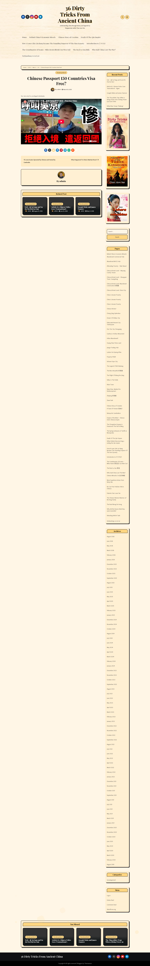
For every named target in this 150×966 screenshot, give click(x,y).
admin (59, 89)
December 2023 (112, 670)
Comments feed (111, 905)
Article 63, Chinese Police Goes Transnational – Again (60, 209)
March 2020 (110, 855)
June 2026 (110, 541)
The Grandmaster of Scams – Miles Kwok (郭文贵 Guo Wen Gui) (46, 50)
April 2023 (110, 707)
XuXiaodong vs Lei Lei (30, 56)
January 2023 (111, 721)
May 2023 (110, 703)
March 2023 (110, 712)
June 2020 (110, 841)
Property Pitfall (111, 357)
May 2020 (110, 846)
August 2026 (110, 536)
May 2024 (110, 647)
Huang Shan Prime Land (114, 343)
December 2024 (112, 620)
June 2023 (110, 698)
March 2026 (110, 550)
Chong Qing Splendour (113, 313)
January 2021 (110, 823)
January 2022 (111, 777)
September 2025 (112, 578)
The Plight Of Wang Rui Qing (115, 375)
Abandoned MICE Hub (113, 261)
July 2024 (110, 638)
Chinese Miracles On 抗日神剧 (116, 475)
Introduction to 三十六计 (96, 43)
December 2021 (111, 781)
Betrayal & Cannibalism (114, 413)
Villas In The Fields (112, 380)
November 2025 (112, 569)
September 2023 (112, 684)
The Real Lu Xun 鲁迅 (81, 50)
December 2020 (112, 827)
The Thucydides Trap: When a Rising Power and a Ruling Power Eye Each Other (117, 99)
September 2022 (112, 740)
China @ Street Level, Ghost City (116, 290)
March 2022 (110, 767)
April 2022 (110, 763)
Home (24, 37)
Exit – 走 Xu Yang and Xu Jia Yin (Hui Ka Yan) (34, 208)
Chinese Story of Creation (68, 37)
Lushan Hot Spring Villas (114, 352)
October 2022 (111, 735)
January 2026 (111, 559)
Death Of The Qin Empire (91, 37)
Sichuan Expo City (112, 361)
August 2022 (110, 744)
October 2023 (111, 680)
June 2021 (110, 809)
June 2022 (110, 753)
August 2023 (110, 689)
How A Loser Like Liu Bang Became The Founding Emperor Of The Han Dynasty (53, 43)
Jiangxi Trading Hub (113, 347)
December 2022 (112, 726)
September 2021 (112, 795)
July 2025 (110, 587)
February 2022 (111, 772)
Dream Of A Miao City (113, 318)
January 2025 (111, 615)
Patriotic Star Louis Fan (113, 493)
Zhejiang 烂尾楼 (111, 396)
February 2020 (111, 860)
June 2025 (110, 592)
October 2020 (111, 837)
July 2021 (109, 804)
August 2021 (110, 800)
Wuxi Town (110, 384)
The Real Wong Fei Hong (114, 504)
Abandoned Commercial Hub (115, 257)
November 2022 (112, 730)
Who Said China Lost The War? (104, 50)
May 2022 (110, 758)
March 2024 (110, 656)
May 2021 (110, 814)
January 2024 (111, 666)
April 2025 (110, 601)
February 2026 (111, 555)
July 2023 (110, 693)
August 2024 (110, 633)
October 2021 (111, 790)
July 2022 (109, 749)
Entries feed (110, 900)
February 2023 (111, 717)
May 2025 (110, 596)
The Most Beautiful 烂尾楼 (115, 371)
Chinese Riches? (111, 309)
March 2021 (110, 818)
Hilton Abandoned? (112, 338)
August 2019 (110, 864)
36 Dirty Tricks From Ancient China (75, 14)
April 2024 (110, 652)
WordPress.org (111, 909)
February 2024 (111, 661)
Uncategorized (61, 72)
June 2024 (110, 643)
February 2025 (111, 610)
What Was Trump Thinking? (115, 106)
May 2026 (110, 546)
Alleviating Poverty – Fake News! (117, 266)
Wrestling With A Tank (113, 515)
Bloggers (79, 963)
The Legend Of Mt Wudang (115, 366)
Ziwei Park (110, 400)
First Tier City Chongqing (114, 329)
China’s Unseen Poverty (114, 295)
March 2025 (110, 606)
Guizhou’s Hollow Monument (115, 334)
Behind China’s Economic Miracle (42, 37)
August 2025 (110, 583)
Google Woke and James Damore (87, 208)
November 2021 (111, 786)
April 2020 (110, 850)
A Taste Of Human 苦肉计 (114, 408)
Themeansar (88, 963)
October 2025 (111, 573)
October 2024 (111, 629)
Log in (109, 895)
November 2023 (112, 675)
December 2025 (112, 564)
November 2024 (112, 624)
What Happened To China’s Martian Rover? (84, 160)
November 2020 (112, 832)
